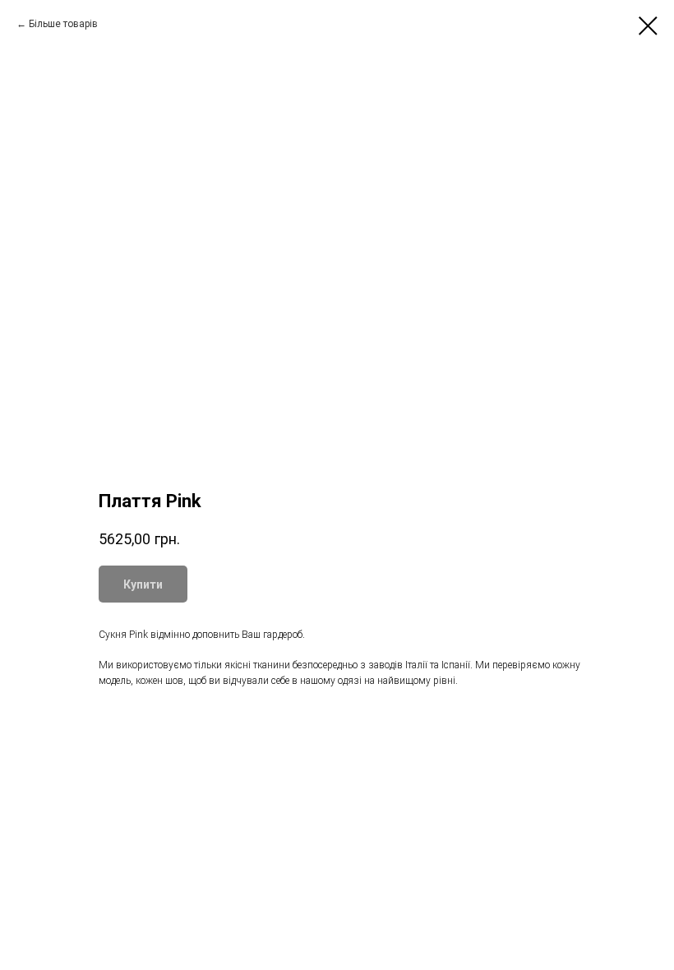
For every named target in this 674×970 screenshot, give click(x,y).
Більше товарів (63, 24)
